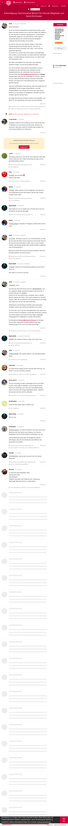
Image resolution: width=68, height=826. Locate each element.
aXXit (12, 123)
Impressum (50, 824)
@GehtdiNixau (37, 289)
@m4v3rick (12, 88)
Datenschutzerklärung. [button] (44, 822)
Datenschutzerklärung (60, 824)
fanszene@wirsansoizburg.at (29, 74)
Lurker (13, 239)
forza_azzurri (15, 430)
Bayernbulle (14, 224)
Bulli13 (13, 285)
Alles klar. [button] (64, 820)
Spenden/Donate (6, 824)
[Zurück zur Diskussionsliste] (2, 2)
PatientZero (14, 456)
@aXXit (11, 339)
